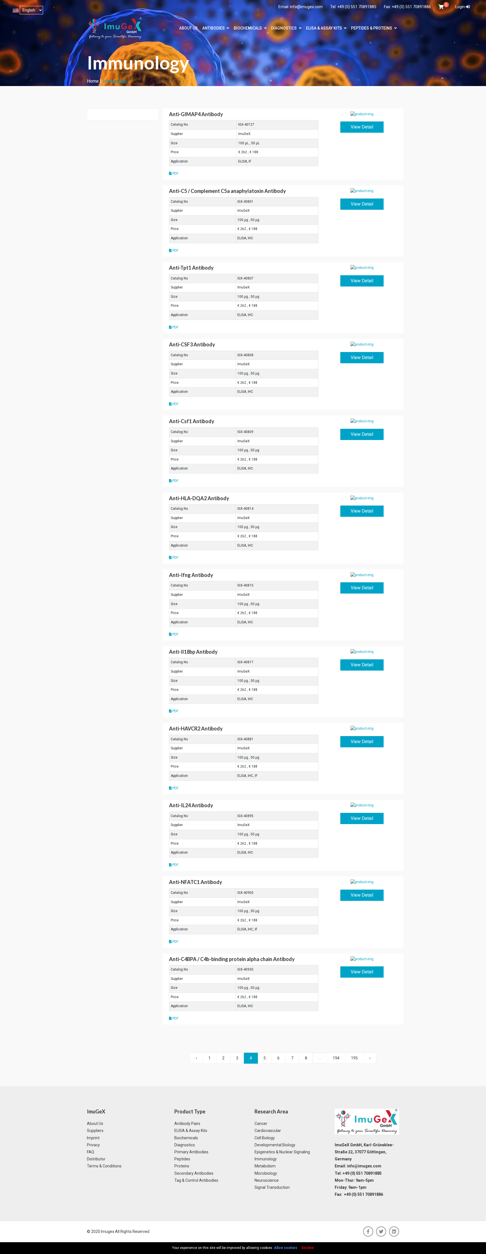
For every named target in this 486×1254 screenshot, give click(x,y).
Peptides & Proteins (371, 28)
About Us (188, 28)
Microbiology (266, 1173)
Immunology (266, 1159)
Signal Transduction (272, 1187)
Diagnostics (284, 28)
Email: (300, 6)
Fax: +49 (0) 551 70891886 (407, 6)
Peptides (182, 1159)
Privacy (93, 1145)
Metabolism (265, 1166)
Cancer (261, 1123)
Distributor (96, 1159)
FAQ (90, 1152)
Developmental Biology (275, 1145)
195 (354, 1058)
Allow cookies (285, 1248)
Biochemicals (248, 28)
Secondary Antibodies (193, 1173)
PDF (175, 173)
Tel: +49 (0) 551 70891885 (353, 6)
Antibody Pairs (187, 1123)
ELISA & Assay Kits (324, 28)
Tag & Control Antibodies (196, 1180)
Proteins (181, 1166)
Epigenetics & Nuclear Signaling (282, 1152)
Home (93, 81)
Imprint (93, 1138)
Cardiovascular (268, 1130)
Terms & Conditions (104, 1166)
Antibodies (213, 28)
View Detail (362, 127)
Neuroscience (267, 1180)
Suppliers (95, 1130)
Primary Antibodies (191, 1152)
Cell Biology (265, 1138)
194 (336, 1058)
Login (460, 6)
